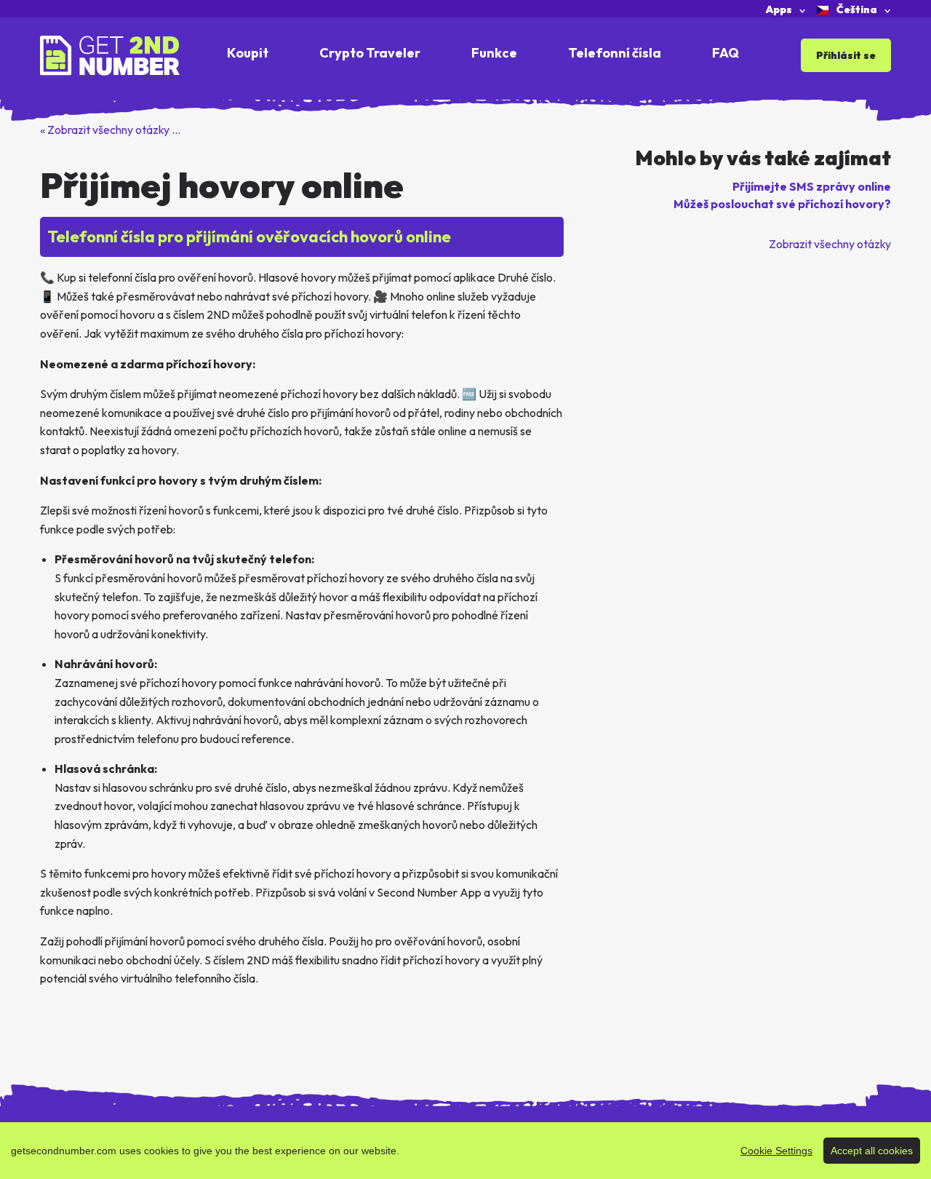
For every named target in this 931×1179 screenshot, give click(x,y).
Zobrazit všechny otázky (830, 244)
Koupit (247, 52)
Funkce (494, 52)
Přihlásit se (846, 55)
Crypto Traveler (369, 52)
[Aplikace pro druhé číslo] (110, 54)
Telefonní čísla (614, 52)
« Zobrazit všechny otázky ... (110, 129)
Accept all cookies (872, 1150)
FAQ (725, 52)
